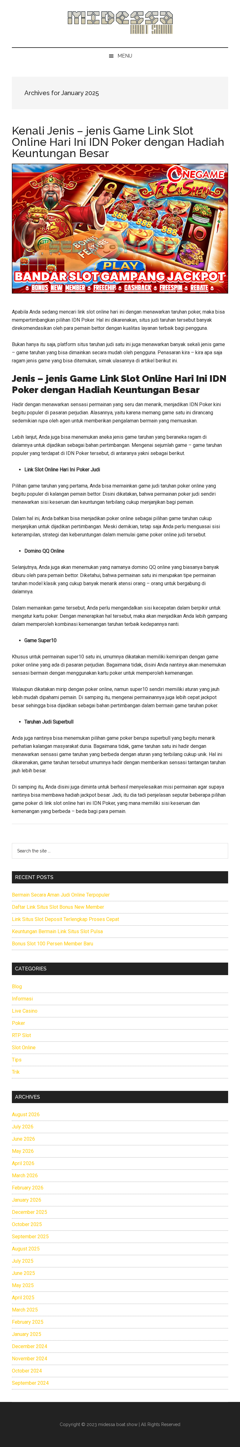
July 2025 (22, 1261)
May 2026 (23, 1151)
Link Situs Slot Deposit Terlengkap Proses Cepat (65, 919)
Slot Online (24, 1048)
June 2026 (23, 1139)
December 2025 (29, 1212)
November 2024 (29, 1359)
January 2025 (26, 1334)
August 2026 (26, 1114)
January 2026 (26, 1200)
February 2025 (27, 1322)
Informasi (22, 999)
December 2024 (29, 1346)
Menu (125, 56)
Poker (18, 1023)
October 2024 (27, 1371)
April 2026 (23, 1163)
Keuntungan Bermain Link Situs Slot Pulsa (57, 931)
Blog (17, 986)
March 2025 (25, 1310)
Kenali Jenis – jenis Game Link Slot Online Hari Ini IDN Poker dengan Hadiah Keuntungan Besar (118, 142)
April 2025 (23, 1298)
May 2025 (23, 1285)
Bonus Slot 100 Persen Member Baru (52, 944)
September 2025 (30, 1237)
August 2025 (26, 1249)
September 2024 (30, 1383)
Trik (16, 1072)
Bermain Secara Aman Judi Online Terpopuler (61, 895)
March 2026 (25, 1176)
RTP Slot (21, 1035)
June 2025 (23, 1273)
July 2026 (22, 1127)
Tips (17, 1060)
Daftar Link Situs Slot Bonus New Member (58, 907)
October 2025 (27, 1224)
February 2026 (27, 1188)
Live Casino (25, 1011)
